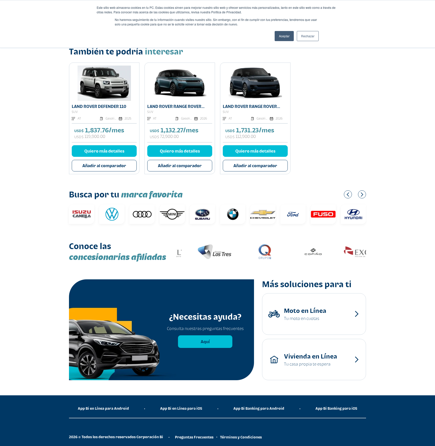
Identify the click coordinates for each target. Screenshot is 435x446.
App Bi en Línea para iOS (181, 408)
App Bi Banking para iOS (336, 408)
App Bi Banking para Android (258, 408)
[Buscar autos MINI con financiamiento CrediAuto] (172, 214)
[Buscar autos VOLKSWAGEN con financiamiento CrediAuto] (111, 214)
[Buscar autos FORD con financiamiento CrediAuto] (293, 214)
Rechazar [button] (307, 36)
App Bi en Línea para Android (103, 408)
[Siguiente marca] (362, 194)
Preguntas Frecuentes (194, 437)
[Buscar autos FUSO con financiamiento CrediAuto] (323, 214)
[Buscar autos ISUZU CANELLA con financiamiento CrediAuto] (81, 214)
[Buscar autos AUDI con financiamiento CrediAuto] (142, 214)
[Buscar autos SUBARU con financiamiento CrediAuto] (202, 214)
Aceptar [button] (284, 36)
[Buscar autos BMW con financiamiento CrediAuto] (232, 214)
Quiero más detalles (104, 151)
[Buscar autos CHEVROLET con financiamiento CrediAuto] (262, 214)
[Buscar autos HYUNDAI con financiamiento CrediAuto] (353, 214)
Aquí (205, 341)
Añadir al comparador (104, 165)
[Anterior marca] (348, 194)
